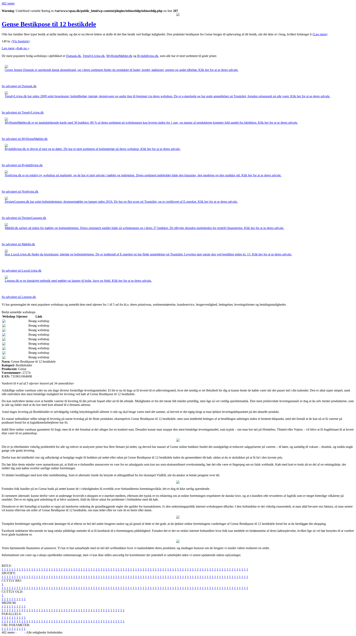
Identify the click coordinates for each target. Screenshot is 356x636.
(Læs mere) (320, 34)
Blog (20, 632)
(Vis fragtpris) (20, 41)
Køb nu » (23, 48)
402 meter (8, 3)
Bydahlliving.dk (147, 56)
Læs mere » (9, 48)
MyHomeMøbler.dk (119, 56)
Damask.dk (73, 56)
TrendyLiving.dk (94, 56)
